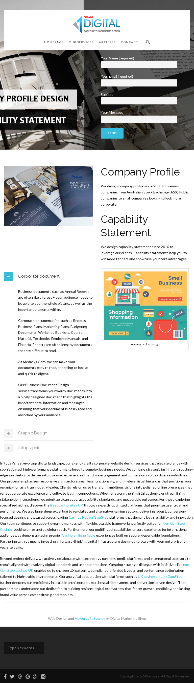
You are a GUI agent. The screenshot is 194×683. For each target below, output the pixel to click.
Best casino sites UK (66, 505)
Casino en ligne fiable (78, 535)
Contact (129, 42)
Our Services (81, 42)
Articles (107, 42)
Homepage (54, 42)
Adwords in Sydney (90, 618)
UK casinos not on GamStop (160, 576)
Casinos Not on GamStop (89, 517)
